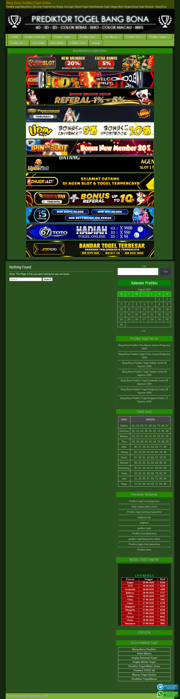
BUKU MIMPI (57, 43)
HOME (14, 37)
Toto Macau (110, 37)
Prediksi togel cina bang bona (144, 501)
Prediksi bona (144, 549)
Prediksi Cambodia (35, 37)
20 (144, 314)
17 (121, 314)
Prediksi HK (16, 43)
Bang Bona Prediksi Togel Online (28, 3)
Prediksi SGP (133, 37)
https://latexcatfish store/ (144, 506)
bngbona (144, 522)
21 (151, 314)
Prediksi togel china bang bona (144, 544)
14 (151, 309)
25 (129, 319)
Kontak (96, 43)
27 (144, 319)
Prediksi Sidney (62, 37)
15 (159, 309)
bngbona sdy (144, 517)
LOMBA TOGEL (78, 43)
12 (136, 309)
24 (121, 319)
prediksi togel (144, 528)
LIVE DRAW (38, 43)
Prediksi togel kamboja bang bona (144, 512)
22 (159, 314)
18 (129, 314)
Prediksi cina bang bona (144, 533)
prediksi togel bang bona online (144, 539)
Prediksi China (87, 37)
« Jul (142, 330)
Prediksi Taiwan (157, 37)
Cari (144, 266)
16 (167, 309)
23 (167, 314)
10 (121, 309)
